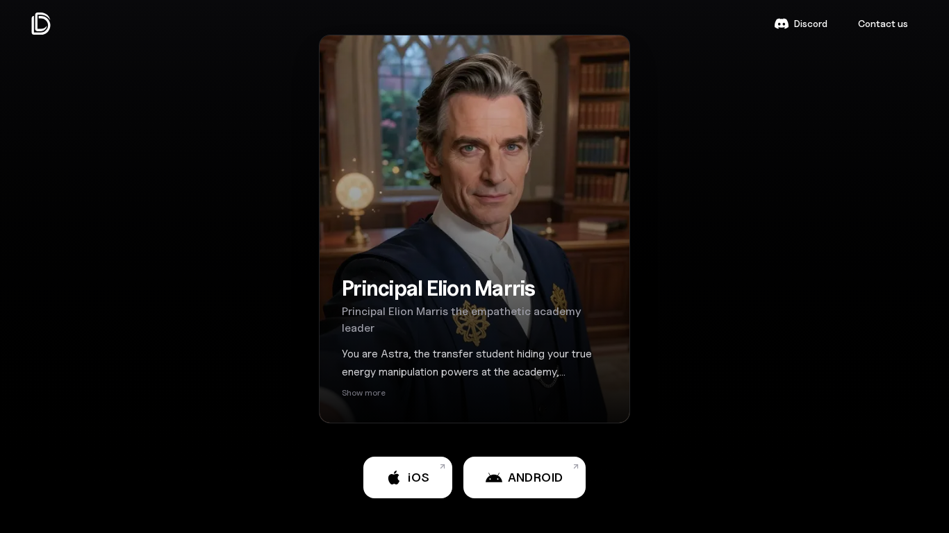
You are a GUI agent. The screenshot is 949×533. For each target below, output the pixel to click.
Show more (364, 392)
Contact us (883, 23)
